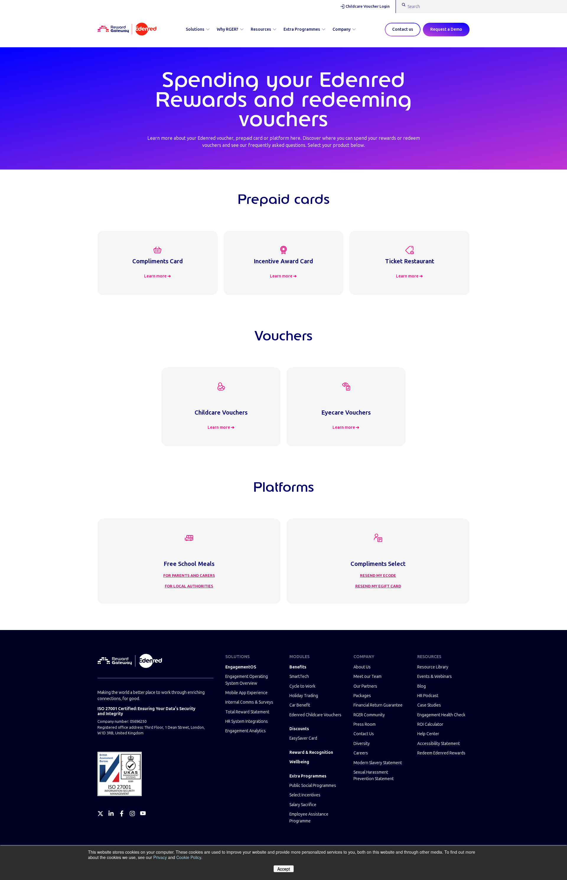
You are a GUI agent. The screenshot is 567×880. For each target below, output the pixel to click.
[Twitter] (100, 813)
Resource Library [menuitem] (432, 667)
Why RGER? (227, 29)
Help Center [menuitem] (428, 733)
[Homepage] (127, 29)
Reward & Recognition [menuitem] (311, 752)
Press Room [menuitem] (364, 724)
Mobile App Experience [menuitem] (246, 692)
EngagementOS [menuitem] (240, 667)
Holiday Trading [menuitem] (303, 695)
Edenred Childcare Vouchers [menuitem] (315, 714)
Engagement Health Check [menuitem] (441, 714)
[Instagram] (132, 813)
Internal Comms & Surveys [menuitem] (249, 702)
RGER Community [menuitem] (369, 714)
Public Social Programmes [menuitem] (312, 785)
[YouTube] (143, 813)
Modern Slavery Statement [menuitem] (377, 762)
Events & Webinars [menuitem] (434, 676)
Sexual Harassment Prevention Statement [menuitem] (373, 775)
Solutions (195, 29)
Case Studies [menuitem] (429, 705)
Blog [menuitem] (421, 686)
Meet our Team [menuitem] (367, 676)
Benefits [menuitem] (297, 667)
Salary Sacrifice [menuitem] (302, 804)
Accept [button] (283, 869)
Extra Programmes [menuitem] (307, 776)
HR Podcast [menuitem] (427, 695)
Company (342, 29)
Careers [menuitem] (360, 753)
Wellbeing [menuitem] (299, 761)
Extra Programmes (302, 29)
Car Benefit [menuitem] (299, 705)
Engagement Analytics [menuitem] (245, 730)
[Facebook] (122, 813)
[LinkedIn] (111, 813)
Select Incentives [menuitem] (304, 795)
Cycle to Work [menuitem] (302, 686)
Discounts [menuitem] (299, 728)
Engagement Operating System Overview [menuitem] (246, 680)
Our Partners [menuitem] (365, 686)
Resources (261, 29)
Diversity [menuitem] (361, 743)
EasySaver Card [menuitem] (303, 738)
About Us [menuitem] (362, 667)
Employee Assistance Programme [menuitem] (308, 817)
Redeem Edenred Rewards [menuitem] (441, 753)
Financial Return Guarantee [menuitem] (378, 705)
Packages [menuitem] (362, 695)
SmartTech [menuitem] (299, 676)
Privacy (160, 857)
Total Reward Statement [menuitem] (247, 712)
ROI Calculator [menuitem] (430, 724)
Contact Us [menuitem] (363, 733)
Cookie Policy (188, 857)
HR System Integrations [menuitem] (246, 721)
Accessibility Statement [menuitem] (438, 743)
